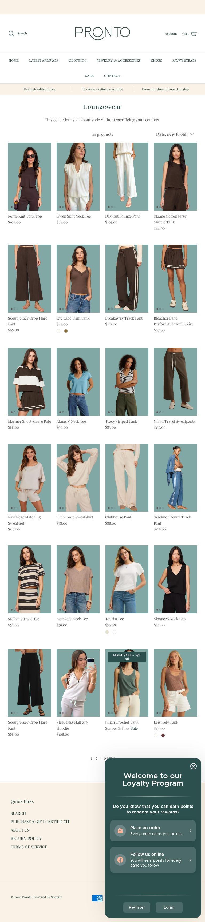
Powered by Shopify (47, 897)
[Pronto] (102, 33)
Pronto (27, 897)
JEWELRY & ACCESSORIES (119, 60)
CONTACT (112, 76)
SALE (89, 76)
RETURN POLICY (26, 838)
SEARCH (18, 813)
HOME (14, 60)
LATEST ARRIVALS (43, 60)
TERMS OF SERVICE (29, 846)
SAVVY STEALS (184, 60)
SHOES (156, 60)
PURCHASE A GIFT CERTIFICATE (40, 821)
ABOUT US (20, 830)
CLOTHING (78, 60)
